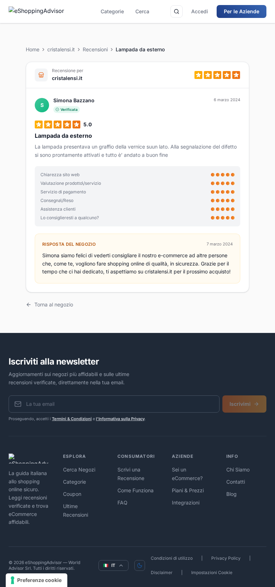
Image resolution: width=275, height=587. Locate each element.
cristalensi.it (61, 49)
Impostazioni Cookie (211, 572)
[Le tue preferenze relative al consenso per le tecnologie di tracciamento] (36, 580)
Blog (231, 494)
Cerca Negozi (79, 469)
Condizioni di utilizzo (172, 558)
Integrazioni (185, 502)
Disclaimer (162, 572)
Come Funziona (135, 490)
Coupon (72, 494)
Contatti (235, 482)
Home (32, 49)
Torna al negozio (53, 304)
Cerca (142, 11)
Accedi (199, 11)
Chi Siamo (238, 469)
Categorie (112, 11)
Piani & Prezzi (188, 490)
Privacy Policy (226, 558)
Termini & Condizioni (72, 418)
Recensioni (95, 49)
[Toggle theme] (139, 565)
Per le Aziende (241, 11)
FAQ (122, 502)
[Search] (176, 11)
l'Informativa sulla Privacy (120, 418)
